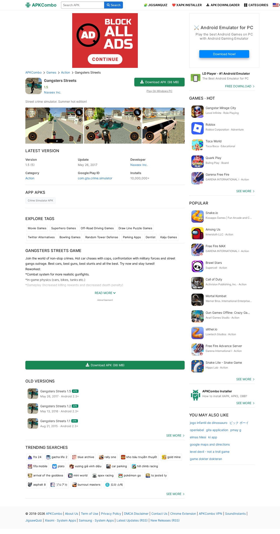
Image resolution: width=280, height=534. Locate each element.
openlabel (197, 430)
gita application (217, 430)
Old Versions (40, 381)
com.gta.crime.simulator (95, 178)
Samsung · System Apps (96, 520)
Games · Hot (202, 98)
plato (61, 466)
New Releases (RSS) (165, 520)
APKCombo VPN (210, 513)
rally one (110, 457)
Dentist (151, 237)
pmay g (235, 430)
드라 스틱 (117, 484)
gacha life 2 (59, 457)
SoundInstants (235, 513)
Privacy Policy (111, 513)
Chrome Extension (183, 513)
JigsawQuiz (33, 520)
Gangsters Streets (60, 80)
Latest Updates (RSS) (132, 520)
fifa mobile (40, 466)
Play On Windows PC (159, 91)
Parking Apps (132, 237)
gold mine (174, 457)
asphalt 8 (39, 484)
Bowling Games (70, 237)
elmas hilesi (198, 437)
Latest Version (42, 150)
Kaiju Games (168, 237)
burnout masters (89, 484)
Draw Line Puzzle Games (135, 228)
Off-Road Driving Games (97, 228)
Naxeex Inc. (52, 92)
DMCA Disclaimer (136, 513)
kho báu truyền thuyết (141, 457)
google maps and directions (210, 444)
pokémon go (132, 475)
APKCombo (33, 72)
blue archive (86, 457)
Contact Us (159, 513)
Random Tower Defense (101, 237)
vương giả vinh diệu (88, 466)
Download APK (162, 82)
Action (29, 178)
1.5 (30, 165)
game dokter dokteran (206, 459)
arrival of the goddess (48, 475)
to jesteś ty (159, 475)
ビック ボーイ (239, 423)
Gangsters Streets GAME (53, 250)
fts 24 (37, 457)
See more (173, 435)
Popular (198, 203)
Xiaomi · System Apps (60, 520)
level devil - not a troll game (209, 451)
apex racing (106, 475)
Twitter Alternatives (41, 237)
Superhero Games (63, 228)
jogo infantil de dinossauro (208, 423)
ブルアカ (61, 484)
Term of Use (89, 513)
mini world (81, 475)
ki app (212, 437)
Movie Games (37, 228)
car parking (119, 466)
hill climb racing (147, 466)
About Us (71, 513)
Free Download (238, 86)
